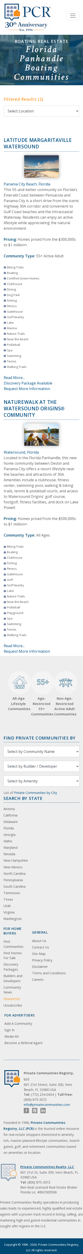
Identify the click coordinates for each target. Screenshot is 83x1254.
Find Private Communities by (39, 738)
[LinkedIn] (43, 1110)
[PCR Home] (14, 1078)
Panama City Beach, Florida (27, 184)
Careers (38, 979)
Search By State (22, 798)
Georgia (9, 834)
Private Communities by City (35, 792)
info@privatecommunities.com (47, 1104)
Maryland (10, 847)
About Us (39, 941)
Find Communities (13, 944)
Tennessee (11, 893)
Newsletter (11, 999)
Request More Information (27, 388)
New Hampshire (15, 860)
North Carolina (14, 873)
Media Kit (11, 1036)
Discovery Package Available (28, 383)
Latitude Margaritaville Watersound (38, 143)
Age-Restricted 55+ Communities (41, 696)
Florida (8, 828)
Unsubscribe (12, 1005)
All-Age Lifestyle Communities (18, 703)
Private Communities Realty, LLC (47, 1167)
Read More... (14, 377)
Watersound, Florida (21, 452)
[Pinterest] (34, 1110)
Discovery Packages (10, 967)
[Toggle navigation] (72, 15)
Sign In (9, 1030)
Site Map (39, 954)
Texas (8, 899)
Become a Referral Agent (23, 1043)
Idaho (7, 841)
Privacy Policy (42, 960)
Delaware (10, 821)
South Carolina (14, 886)
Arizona (9, 809)
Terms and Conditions (49, 973)
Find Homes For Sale (12, 955)
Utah (7, 906)
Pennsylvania (13, 880)
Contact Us (40, 947)
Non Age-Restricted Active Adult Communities (64, 706)
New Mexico (12, 867)
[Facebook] (26, 1110)
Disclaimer (40, 966)
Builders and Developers (12, 978)
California (10, 815)
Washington (12, 918)
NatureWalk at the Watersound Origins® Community (34, 408)
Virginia (9, 912)
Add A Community (18, 1023)
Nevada (9, 854)
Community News (12, 990)
